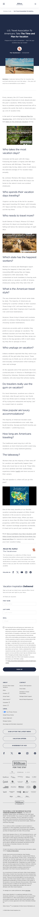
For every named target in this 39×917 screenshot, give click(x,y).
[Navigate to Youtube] (22, 572)
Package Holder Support (26, 696)
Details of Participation (13, 850)
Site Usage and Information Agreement (13, 724)
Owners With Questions (25, 685)
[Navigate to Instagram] (26, 572)
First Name (6, 600)
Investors (5, 693)
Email (5, 618)
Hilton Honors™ (7, 699)
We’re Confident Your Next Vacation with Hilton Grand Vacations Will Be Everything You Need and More (19, 536)
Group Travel (6, 696)
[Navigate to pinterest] (30, 572)
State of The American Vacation (17, 122)
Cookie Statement (7, 718)
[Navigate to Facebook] (13, 572)
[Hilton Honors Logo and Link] (19, 803)
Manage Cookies (7, 721)
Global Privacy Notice (8, 715)
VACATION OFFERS (19, 738)
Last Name (6, 609)
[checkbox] (3, 627)
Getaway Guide (7, 11)
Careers (5, 705)
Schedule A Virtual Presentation (24, 692)
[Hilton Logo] (19, 764)
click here (27, 890)
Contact (23, 682)
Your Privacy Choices (11, 712)
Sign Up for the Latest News (19, 731)
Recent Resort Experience (26, 699)
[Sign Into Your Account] (35, 4)
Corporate (5, 702)
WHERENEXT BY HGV (19, 745)
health (18, 471)
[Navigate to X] (17, 572)
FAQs (4, 690)
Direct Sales (23, 688)
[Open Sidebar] (4, 4)
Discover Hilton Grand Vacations (8, 686)
